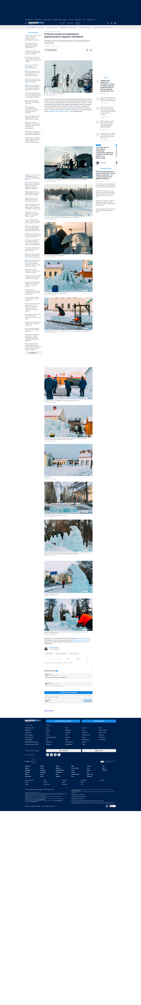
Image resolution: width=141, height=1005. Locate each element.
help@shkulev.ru (34, 801)
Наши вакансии (29, 737)
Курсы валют (77, 19)
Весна (47, 732)
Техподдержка (28, 739)
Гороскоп (70, 19)
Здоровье (48, 744)
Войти (49, 701)
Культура (67, 732)
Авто (47, 728)
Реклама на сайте (29, 728)
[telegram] (47, 754)
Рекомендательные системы (77, 798)
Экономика (102, 737)
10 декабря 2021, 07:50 (49, 46)
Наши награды (29, 735)
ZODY (83, 19)
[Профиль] (115, 23)
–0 (90, 680)
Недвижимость (29, 19)
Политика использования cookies (78, 796)
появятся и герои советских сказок (58, 111)
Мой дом (67, 737)
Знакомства (38, 19)
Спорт (100, 728)
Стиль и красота (103, 730)
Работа (84, 737)
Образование (68, 744)
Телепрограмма (57, 19)
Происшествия (86, 735)
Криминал (68, 730)
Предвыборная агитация (31, 742)
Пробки (71, 23)
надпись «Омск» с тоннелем (79, 642)
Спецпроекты (102, 739)
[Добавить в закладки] (87, 50)
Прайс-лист (28, 730)
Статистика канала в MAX (31, 744)
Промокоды (89, 19)
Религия (84, 742)
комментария (52, 50)
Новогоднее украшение (61, 653)
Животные (49, 742)
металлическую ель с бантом (81, 640)
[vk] (51, 754)
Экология (101, 735)
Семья (83, 744)
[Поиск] (108, 23)
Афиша (64, 19)
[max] (55, 754)
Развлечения (85, 739)
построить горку (83, 638)
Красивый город (49, 653)
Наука (66, 739)
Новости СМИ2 (48, 710)
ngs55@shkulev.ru (41, 799)
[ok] (59, 754)
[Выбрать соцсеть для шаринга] (91, 50)
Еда (47, 739)
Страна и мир (102, 732)
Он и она (84, 728)
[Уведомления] (111, 23)
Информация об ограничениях (77, 794)
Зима (66, 728)
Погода (44, 19)
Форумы (50, 19)
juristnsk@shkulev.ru (58, 800)
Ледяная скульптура (73, 653)
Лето (66, 735)
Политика (84, 732)
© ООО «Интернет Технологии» (48, 806)
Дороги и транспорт (51, 737)
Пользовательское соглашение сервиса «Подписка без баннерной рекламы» (87, 800)
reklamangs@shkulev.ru (76, 790)
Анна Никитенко (54, 647)
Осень (83, 730)
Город (47, 735)
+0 (86, 680)
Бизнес (48, 730)
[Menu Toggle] (26, 23)
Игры (95, 19)
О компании (28, 732)
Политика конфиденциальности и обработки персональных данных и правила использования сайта (92, 802)
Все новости (33, 33)
